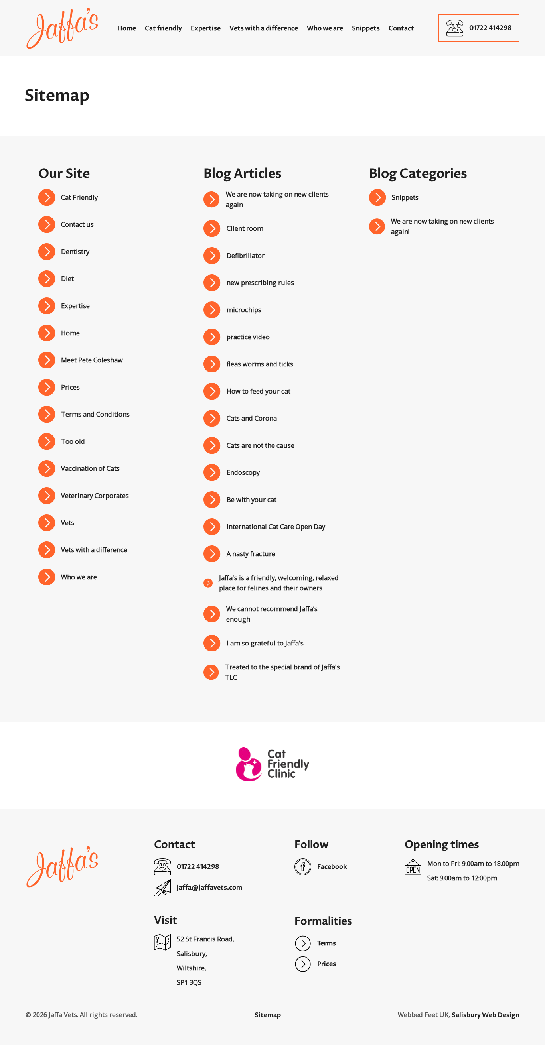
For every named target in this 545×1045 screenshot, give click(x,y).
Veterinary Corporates (95, 495)
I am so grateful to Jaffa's (265, 642)
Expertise (75, 305)
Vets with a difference (94, 549)
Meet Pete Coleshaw (92, 359)
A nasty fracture (251, 553)
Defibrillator (246, 255)
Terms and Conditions (95, 414)
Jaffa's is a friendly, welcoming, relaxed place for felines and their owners (279, 582)
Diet (67, 278)
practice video (248, 336)
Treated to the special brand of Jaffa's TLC (282, 672)
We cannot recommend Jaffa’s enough (272, 614)
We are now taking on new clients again (277, 199)
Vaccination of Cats (90, 468)
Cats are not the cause (260, 445)
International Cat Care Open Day (276, 526)
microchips (244, 309)
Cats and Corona (252, 418)
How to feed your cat (258, 391)
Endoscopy (243, 472)
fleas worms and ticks (260, 363)
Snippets (405, 197)
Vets (67, 522)
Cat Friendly (79, 197)
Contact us (77, 224)
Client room (245, 228)
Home (70, 332)
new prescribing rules (260, 282)
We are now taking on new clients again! (442, 226)
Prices (70, 387)
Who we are (79, 576)
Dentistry (75, 251)
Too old (73, 441)
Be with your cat (251, 499)
